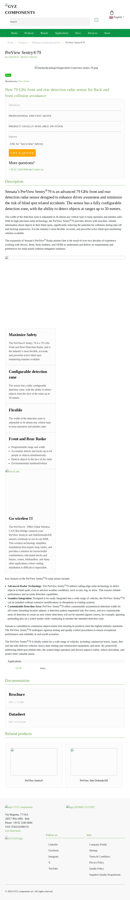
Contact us (38, 169)
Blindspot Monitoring (21, 57)
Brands (44, 33)
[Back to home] (24, 10)
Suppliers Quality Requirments (105, 874)
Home (14, 33)
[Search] (96, 20)
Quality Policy (96, 868)
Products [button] (29, 33)
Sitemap (93, 850)
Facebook (53, 850)
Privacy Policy (96, 862)
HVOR (19, 668)
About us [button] (92, 33)
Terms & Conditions (99, 856)
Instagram (53, 856)
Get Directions (13, 830)
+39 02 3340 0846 (19, 169)
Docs (78, 33)
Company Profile (98, 844)
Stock (107, 33)
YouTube (53, 868)
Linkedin (53, 844)
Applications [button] (61, 33)
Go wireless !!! (21, 518)
